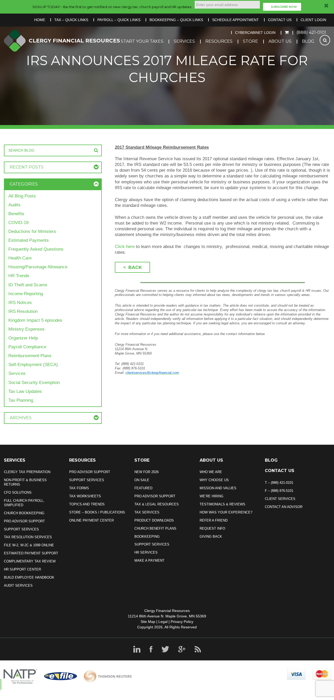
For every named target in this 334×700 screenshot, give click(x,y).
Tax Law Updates (25, 391)
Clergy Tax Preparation (27, 472)
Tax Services (146, 512)
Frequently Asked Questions (35, 249)
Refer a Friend (214, 520)
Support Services (21, 529)
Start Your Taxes (142, 41)
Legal (163, 622)
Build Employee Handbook (29, 577)
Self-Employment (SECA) (33, 364)
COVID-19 (18, 222)
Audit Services (18, 585)
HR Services (146, 552)
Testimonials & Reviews (222, 504)
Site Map (148, 622)
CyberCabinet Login (255, 32)
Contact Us (279, 20)
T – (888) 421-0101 (279, 483)
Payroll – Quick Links (118, 20)
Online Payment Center (91, 520)
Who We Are (211, 472)
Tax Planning (20, 400)
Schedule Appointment (235, 20)
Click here (125, 246)
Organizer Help (23, 338)
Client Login (313, 20)
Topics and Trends (87, 504)
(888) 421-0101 (311, 32)
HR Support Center (22, 569)
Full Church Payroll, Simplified (24, 503)
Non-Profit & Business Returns (25, 482)
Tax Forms (79, 488)
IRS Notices (20, 302)
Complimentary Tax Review (30, 561)
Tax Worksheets (85, 496)
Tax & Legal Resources (156, 504)
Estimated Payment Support (31, 553)
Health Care (20, 258)
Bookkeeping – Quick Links (176, 20)
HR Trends (18, 275)
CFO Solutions (18, 492)
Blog (308, 41)
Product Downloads (154, 520)
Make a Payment (149, 560)
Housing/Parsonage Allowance (37, 266)
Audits (14, 204)
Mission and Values (218, 488)
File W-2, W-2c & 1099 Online (29, 545)
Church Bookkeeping (24, 513)
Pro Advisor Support (24, 521)
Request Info (212, 528)
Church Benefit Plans (155, 528)
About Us (280, 41)
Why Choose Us (214, 480)
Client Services (280, 499)
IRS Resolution (23, 311)
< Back (132, 267)
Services (184, 41)
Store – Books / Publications (97, 512)
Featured (143, 488)
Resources (218, 41)
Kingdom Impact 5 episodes (35, 320)
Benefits (16, 213)
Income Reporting (25, 293)
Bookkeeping (147, 536)
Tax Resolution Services (28, 537)
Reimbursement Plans (29, 355)
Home (39, 20)
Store (250, 41)
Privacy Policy (182, 622)
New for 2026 (146, 472)
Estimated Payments (28, 240)
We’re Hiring (211, 496)
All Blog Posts (22, 196)
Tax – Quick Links (71, 20)
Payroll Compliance (27, 346)
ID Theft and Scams (27, 284)
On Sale (141, 480)
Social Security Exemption (34, 382)
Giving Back (211, 536)
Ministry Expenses (26, 329)
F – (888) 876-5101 (279, 491)
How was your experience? (226, 512)
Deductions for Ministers (32, 231)
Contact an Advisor (283, 507)
